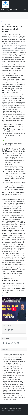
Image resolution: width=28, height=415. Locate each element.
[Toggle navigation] (25, 9)
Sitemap (3, 410)
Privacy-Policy (10, 410)
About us (18, 410)
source (8, 145)
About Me (5, 349)
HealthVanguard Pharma (9, 10)
